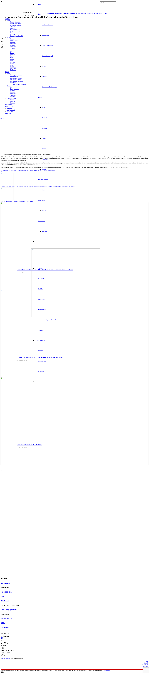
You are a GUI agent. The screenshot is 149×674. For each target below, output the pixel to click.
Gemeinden (20, 170)
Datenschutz (145, 666)
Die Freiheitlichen (6, 658)
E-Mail (3, 596)
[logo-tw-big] (54, 575)
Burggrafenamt (4, 170)
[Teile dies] (1, 172)
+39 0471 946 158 (6, 618)
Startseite (145, 661)
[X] (39, 14)
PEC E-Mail (5, 601)
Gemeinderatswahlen (28, 170)
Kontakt (146, 663)
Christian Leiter (12, 170)
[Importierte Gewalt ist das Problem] (35, 428)
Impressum (145, 664)
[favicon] (65, 316)
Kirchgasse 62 (5, 583)
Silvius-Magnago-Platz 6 (9, 609)
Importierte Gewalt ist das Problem (29, 445)
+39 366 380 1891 (6, 592)
